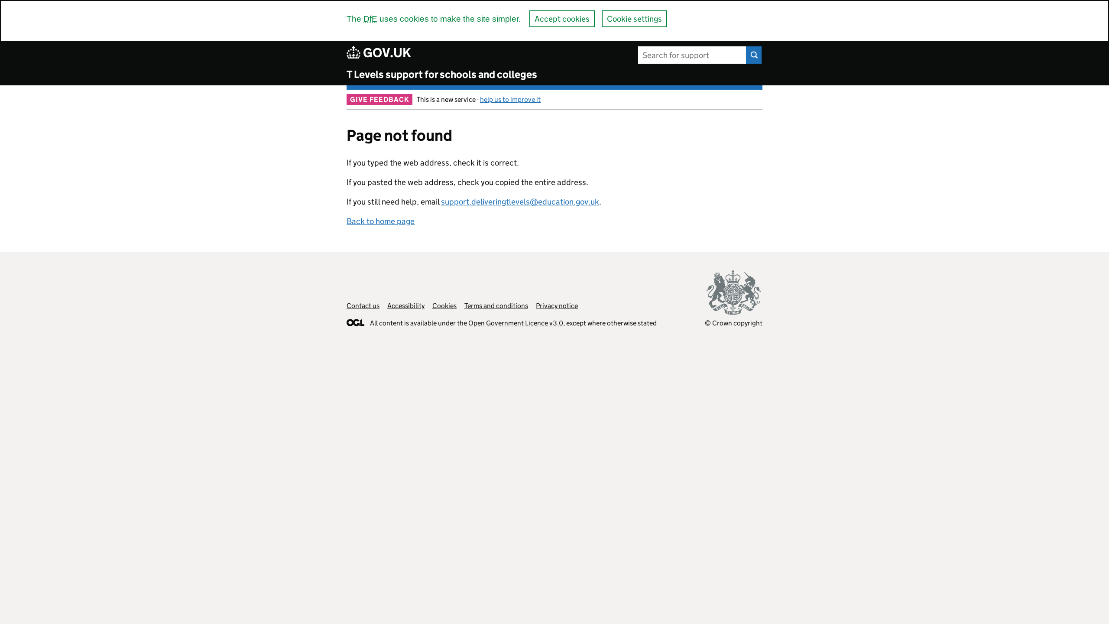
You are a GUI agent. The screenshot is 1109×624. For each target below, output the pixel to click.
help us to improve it (510, 99)
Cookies (444, 306)
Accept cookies (562, 19)
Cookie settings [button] (634, 19)
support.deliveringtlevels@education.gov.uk (520, 202)
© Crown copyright (733, 323)
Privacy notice (557, 306)
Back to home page (381, 221)
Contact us (363, 306)
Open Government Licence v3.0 (515, 323)
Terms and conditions (496, 306)
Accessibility (406, 306)
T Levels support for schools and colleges (442, 74)
